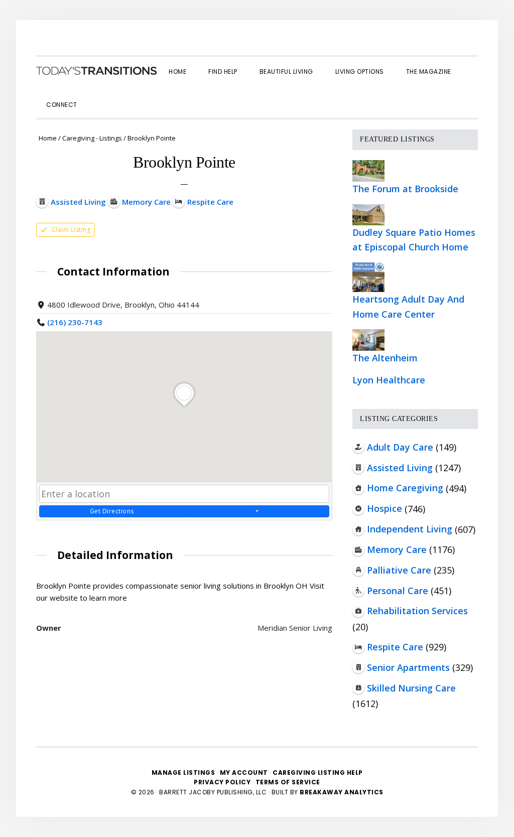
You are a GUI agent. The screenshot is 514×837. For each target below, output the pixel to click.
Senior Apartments (408, 667)
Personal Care (397, 591)
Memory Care (397, 549)
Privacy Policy (223, 782)
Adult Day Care (400, 447)
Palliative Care (399, 570)
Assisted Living (400, 468)
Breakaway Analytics (341, 792)
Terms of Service (287, 782)
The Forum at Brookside (405, 189)
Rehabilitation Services (417, 611)
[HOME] (96, 71)
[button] (99, 96)
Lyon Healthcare (388, 380)
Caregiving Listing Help (318, 772)
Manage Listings (183, 772)
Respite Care (395, 647)
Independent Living (409, 529)
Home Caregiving (405, 488)
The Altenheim (385, 358)
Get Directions (112, 511)
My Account (244, 772)
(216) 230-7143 (74, 322)
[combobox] (184, 494)
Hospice (384, 508)
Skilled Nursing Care (411, 688)
